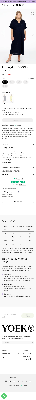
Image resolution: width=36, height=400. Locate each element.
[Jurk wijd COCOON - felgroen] (11, 98)
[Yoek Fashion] (18, 5)
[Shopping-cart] (7, 5)
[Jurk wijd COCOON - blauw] (5, 98)
